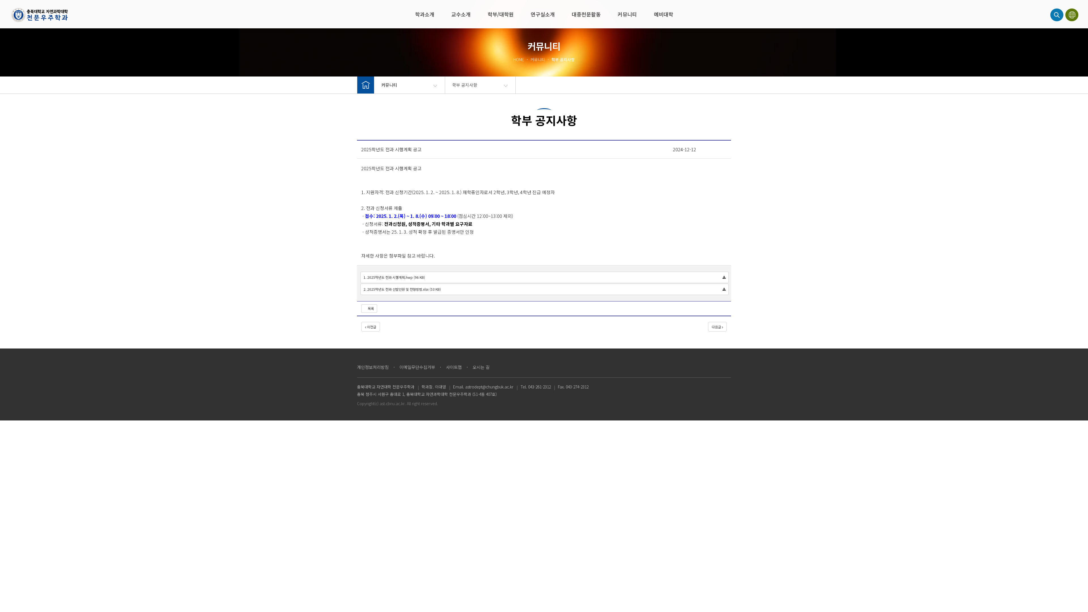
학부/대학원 (501, 14)
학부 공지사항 (464, 85)
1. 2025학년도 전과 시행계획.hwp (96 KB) (394, 277)
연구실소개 (543, 14)
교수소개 (461, 14)
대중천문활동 (586, 14)
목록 (370, 308)
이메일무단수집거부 (417, 367)
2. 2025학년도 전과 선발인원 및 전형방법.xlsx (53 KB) (402, 289)
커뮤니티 (627, 14)
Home (39, 15)
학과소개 (424, 14)
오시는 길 (481, 367)
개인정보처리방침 (373, 367)
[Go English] (1072, 14)
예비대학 (663, 14)
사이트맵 (454, 367)
